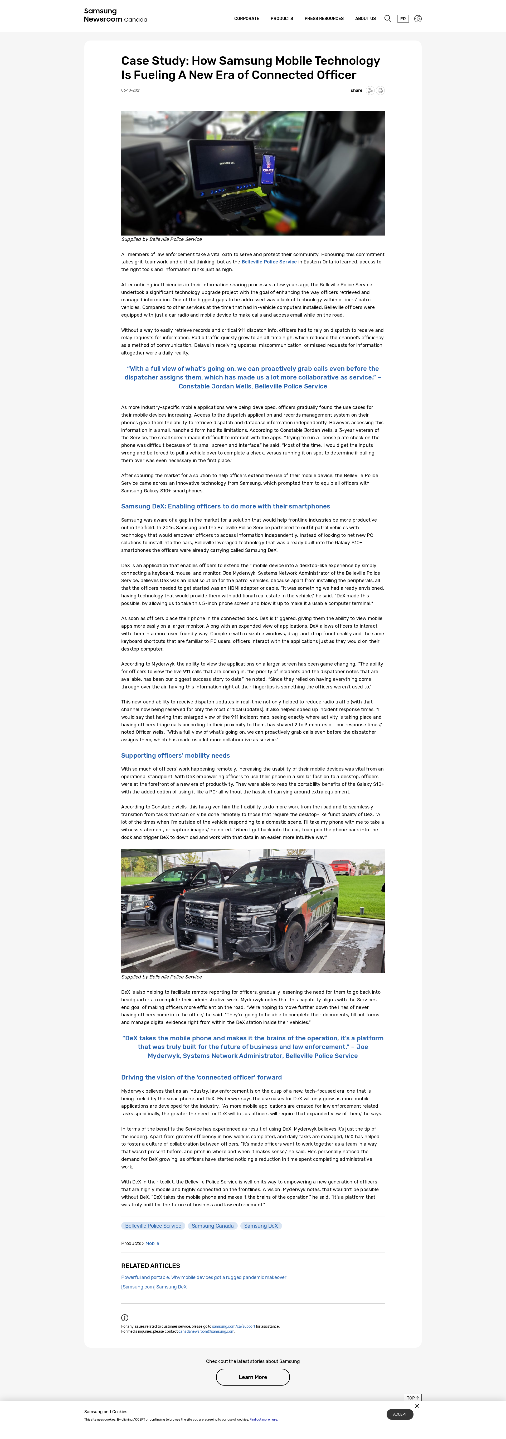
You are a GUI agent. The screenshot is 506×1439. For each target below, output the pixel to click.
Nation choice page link (418, 18)
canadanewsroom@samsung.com (206, 1331)
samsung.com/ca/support (233, 1326)
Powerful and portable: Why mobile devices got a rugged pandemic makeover (203, 1277)
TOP (411, 1398)
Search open (388, 18)
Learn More (253, 1377)
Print (380, 90)
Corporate (246, 18)
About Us (365, 18)
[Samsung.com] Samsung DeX (154, 1287)
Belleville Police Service (153, 1226)
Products (282, 18)
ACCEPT (400, 1414)
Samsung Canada (213, 1226)
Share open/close (370, 90)
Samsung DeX (261, 1226)
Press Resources (324, 18)
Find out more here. (264, 1419)
